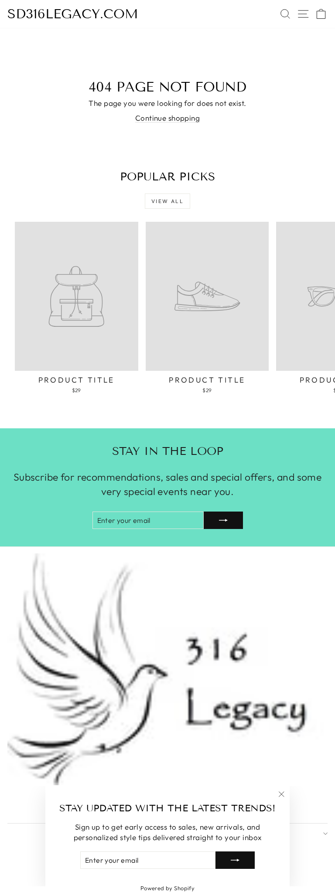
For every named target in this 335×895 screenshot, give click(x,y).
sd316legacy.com (72, 14)
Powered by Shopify (167, 888)
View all (167, 201)
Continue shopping (167, 117)
